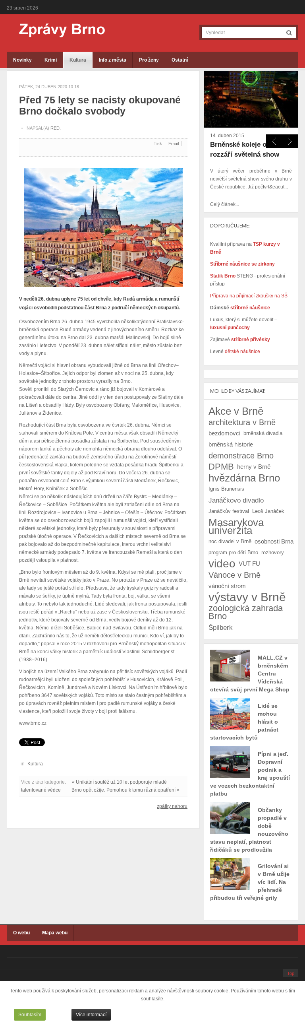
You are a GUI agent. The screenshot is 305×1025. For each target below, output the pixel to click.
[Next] (274, 141)
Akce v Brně (235, 411)
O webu (21, 933)
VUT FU (249, 563)
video (222, 563)
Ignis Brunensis (226, 489)
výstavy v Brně (247, 597)
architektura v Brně (242, 422)
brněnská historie (230, 444)
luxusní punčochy (230, 327)
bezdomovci (224, 433)
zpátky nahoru (172, 806)
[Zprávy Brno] (56, 30)
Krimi (50, 60)
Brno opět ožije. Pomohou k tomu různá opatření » (125, 790)
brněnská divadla (262, 433)
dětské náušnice (242, 351)
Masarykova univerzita (236, 526)
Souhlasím (29, 1014)
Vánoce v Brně (234, 575)
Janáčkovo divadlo (236, 500)
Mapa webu (55, 933)
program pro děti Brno (233, 552)
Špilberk (220, 627)
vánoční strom (227, 585)
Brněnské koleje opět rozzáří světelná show (244, 149)
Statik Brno (223, 276)
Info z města (112, 60)
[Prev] (290, 141)
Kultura (77, 60)
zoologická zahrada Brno (245, 612)
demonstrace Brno (241, 455)
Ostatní (180, 60)
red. (55, 128)
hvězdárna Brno (244, 477)
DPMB (221, 467)
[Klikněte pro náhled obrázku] (103, 224)
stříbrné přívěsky (250, 339)
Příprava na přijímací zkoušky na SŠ (249, 296)
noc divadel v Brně (229, 541)
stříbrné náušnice (250, 308)
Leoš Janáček (268, 511)
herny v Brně (253, 466)
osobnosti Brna (274, 541)
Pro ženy (149, 60)
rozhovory (272, 552)
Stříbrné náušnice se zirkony (242, 264)
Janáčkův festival (228, 511)
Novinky (22, 60)
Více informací (91, 1014)
